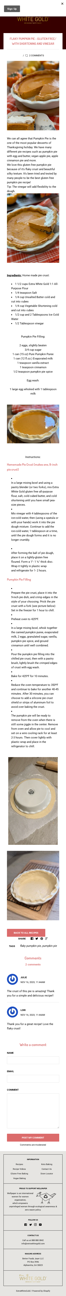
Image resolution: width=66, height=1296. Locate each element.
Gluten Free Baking (19, 1173)
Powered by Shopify (41, 1291)
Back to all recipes (26, 932)
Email (10, 1071)
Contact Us (47, 1169)
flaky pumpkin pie (30, 946)
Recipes (19, 1164)
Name (10, 1052)
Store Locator (47, 1173)
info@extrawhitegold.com (33, 1243)
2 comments (36, 55)
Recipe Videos (19, 1169)
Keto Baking (46, 1164)
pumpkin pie (49, 946)
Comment (13, 1089)
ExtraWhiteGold (23, 1291)
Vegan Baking (19, 1178)
